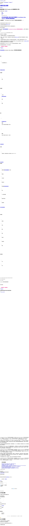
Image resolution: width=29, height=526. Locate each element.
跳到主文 (1, 7)
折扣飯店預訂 (2, 144)
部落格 (2, 13)
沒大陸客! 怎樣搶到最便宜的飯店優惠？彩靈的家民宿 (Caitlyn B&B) (10, 467)
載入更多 (1, 481)
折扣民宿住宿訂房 (6, 186)
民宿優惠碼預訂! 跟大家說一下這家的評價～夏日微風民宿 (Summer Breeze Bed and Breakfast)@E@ (14, 465)
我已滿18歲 (2, 524)
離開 (4, 524)
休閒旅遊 (3, 505)
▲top (1, 480)
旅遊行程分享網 (4, 5)
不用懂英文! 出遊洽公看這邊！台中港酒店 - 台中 (8, 464)
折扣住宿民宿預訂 (2, 207)
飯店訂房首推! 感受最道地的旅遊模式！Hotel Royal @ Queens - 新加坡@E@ (11, 466)
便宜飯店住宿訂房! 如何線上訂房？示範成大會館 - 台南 (8, 463)
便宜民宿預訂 (2, 50)
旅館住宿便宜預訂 (4, 96)
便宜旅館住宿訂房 (4, 121)
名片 (2, 14)
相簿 (2, 12)
